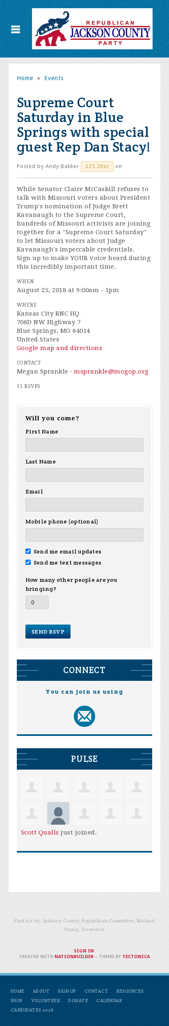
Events (54, 78)
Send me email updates (68, 551)
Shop (17, 1000)
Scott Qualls (40, 832)
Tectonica (136, 956)
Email (34, 491)
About (41, 991)
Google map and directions (60, 348)
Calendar (109, 1000)
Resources (130, 991)
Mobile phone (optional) (62, 521)
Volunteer (45, 1000)
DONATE (78, 1000)
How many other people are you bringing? (71, 584)
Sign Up (67, 991)
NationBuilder (74, 956)
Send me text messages (68, 562)
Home (25, 78)
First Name (42, 431)
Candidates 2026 (32, 1010)
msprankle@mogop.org (111, 371)
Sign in (84, 951)
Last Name (40, 461)
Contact (96, 991)
